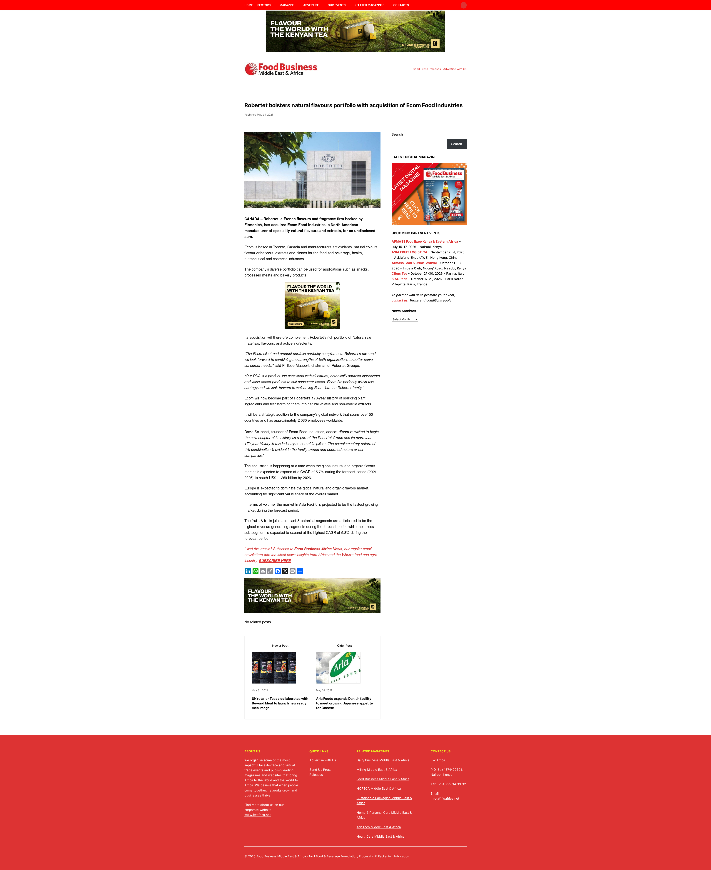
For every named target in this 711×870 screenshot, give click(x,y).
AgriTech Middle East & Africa (379, 827)
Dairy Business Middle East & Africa (383, 760)
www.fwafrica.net (257, 815)
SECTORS (264, 5)
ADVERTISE (311, 5)
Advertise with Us (455, 69)
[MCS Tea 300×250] (312, 325)
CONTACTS (401, 5)
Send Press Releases (427, 69)
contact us (400, 300)
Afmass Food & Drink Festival (414, 263)
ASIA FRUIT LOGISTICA (409, 252)
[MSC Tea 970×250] (355, 50)
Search (397, 134)
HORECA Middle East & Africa (379, 788)
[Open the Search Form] (464, 5)
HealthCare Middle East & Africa (381, 836)
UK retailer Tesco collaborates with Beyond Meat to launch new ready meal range (280, 703)
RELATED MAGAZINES (369, 5)
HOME (248, 5)
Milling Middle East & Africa (377, 769)
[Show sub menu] (273, 5)
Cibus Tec (399, 273)
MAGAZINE (287, 5)
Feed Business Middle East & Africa (383, 779)
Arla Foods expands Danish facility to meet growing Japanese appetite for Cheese (344, 703)
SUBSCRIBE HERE (275, 560)
